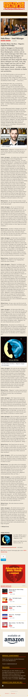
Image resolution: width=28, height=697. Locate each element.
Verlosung (8, 40)
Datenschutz (13, 693)
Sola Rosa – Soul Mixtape (12, 38)
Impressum (7, 693)
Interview (3, 40)
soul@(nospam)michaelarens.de (8, 547)
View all (23, 585)
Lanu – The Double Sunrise (15, 598)
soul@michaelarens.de (11, 663)
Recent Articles (6, 586)
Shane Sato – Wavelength (14, 614)
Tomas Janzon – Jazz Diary (15, 606)
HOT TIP (10, 616)
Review (10, 592)
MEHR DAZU (22, 678)
